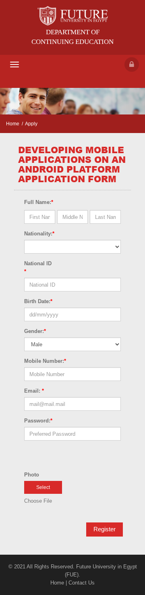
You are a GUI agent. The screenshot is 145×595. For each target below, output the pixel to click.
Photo (31, 475)
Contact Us (81, 583)
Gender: (35, 331)
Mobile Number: (45, 361)
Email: (34, 391)
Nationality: (39, 234)
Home (12, 124)
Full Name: (38, 202)
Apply (31, 124)
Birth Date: (38, 301)
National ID (38, 267)
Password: (38, 421)
